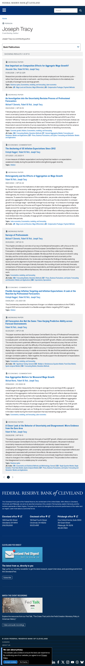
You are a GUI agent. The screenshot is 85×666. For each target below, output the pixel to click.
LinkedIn (53, 662)
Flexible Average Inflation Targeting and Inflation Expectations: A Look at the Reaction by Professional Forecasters (41, 292)
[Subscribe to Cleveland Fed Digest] (22, 555)
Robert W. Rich (23, 69)
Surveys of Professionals (17, 235)
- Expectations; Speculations (41, 280)
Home (4, 18)
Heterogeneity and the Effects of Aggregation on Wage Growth (34, 176)
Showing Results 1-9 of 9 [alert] (17, 54)
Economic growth (16, 130)
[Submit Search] (80, 10)
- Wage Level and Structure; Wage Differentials (28, 87)
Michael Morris (11, 380)
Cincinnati (37, 516)
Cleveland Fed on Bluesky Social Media (82, 662)
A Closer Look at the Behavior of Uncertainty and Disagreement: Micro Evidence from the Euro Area (42, 427)
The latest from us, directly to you (17, 565)
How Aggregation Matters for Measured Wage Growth (30, 377)
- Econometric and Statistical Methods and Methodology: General (34, 465)
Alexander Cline (11, 69)
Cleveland (9, 516)
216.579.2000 (7, 525)
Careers (6, 642)
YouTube (72, 662)
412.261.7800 (63, 528)
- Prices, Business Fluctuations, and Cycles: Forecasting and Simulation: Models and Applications (42, 136)
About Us (6, 645)
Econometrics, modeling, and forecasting (33, 84)
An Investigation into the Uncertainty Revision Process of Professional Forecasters (38, 100)
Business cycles (15, 84)
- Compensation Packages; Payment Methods (59, 87)
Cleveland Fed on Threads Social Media (77, 662)
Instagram (67, 662)
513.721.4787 (34, 525)
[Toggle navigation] (4, 10)
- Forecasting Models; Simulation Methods (27, 133)
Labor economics (51, 84)
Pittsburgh (65, 516)
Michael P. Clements (13, 104)
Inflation (24, 130)
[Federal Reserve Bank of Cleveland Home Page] (21, 3)
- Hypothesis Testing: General (23, 363)
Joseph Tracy (34, 69)
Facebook (58, 662)
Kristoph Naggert (12, 152)
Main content (10, 1)
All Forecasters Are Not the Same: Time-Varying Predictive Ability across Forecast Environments (39, 322)
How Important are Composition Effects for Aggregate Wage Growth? (37, 65)
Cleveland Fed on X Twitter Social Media (63, 662)
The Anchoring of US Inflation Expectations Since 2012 (31, 148)
